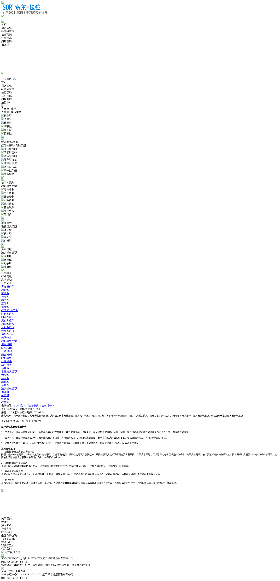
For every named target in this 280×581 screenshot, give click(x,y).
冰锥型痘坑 (7, 327)
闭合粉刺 (6, 354)
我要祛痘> (7, 541)
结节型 (5, 300)
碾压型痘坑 (7, 330)
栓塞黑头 (6, 361)
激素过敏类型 (9, 388)
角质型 (5, 385)
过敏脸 (5, 398)
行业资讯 (6, 276)
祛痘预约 (6, 34)
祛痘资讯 (6, 38)
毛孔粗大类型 (9, 371)
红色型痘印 (7, 313)
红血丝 (5, 402)
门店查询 (6, 41)
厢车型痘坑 (7, 324)
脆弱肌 (5, 392)
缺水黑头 (6, 358)
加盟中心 (6, 44)
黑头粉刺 (6, 344)
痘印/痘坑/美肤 (9, 310)
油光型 (5, 375)
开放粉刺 (6, 351)
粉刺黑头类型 (9, 341)
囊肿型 (5, 303)
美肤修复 (6, 337)
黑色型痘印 (7, 320)
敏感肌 (5, 395)
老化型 (5, 381)
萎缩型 (5, 307)
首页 (3, 24)
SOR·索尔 (19, 405)
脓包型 (5, 293)
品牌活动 (6, 279)
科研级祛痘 (7, 31)
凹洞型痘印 (7, 317)
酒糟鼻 (5, 368)
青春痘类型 (7, 286)
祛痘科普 (6, 273)
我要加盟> (7, 545)
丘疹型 (5, 296)
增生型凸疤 (7, 334)
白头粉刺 (6, 347)
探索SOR (6, 27)
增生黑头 (6, 364)
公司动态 (6, 283)
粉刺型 (5, 290)
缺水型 (5, 378)
